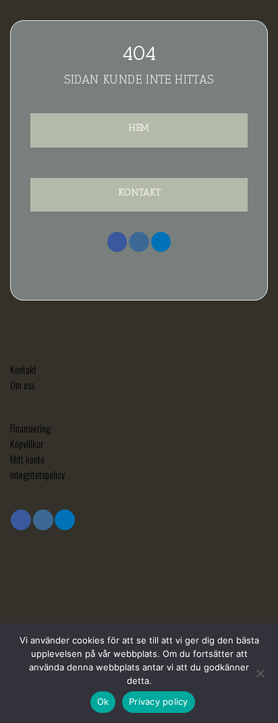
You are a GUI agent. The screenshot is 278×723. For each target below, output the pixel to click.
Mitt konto (27, 459)
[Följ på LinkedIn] (161, 242)
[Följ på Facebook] (117, 242)
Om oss (22, 385)
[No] (260, 677)
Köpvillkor (26, 444)
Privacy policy (158, 701)
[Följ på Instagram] (139, 242)
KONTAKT (139, 192)
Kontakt (23, 370)
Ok (103, 701)
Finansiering (30, 428)
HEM (139, 127)
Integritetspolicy (37, 475)
